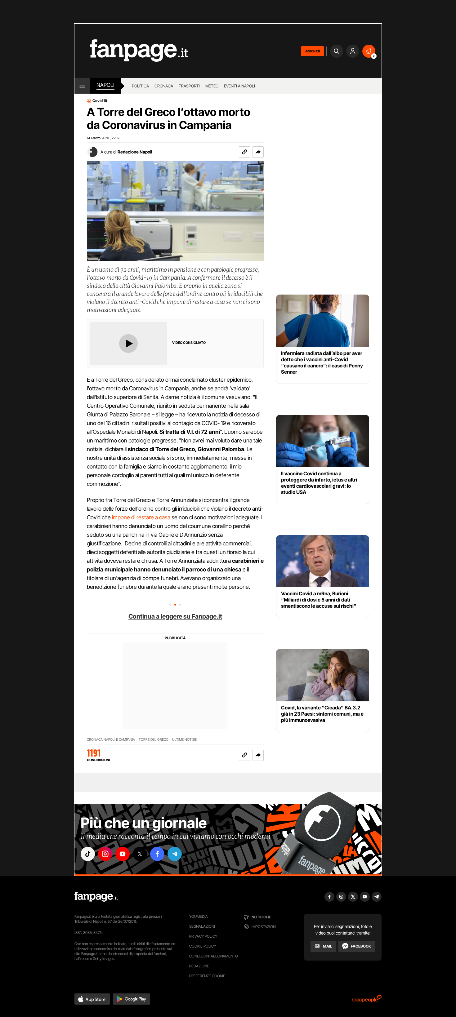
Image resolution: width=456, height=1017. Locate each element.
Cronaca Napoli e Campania (111, 739)
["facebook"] (157, 854)
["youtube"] (122, 854)
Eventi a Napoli (239, 85)
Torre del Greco (153, 739)
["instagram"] (105, 854)
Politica (140, 85)
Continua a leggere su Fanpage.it (175, 616)
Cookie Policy (202, 946)
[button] (258, 152)
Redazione (199, 966)
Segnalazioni (202, 926)
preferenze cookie (207, 976)
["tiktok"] (88, 854)
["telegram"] (175, 854)
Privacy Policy (203, 936)
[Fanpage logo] (131, 51)
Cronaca (163, 85)
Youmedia (198, 916)
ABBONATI (312, 51)
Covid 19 (99, 101)
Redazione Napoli (135, 151)
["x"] (140, 854)
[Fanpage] (96, 897)
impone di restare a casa (141, 517)
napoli (105, 85)
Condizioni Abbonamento (213, 956)
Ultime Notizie (184, 739)
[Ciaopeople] (367, 1000)
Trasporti (189, 85)
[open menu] (82, 86)
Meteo (211, 85)
